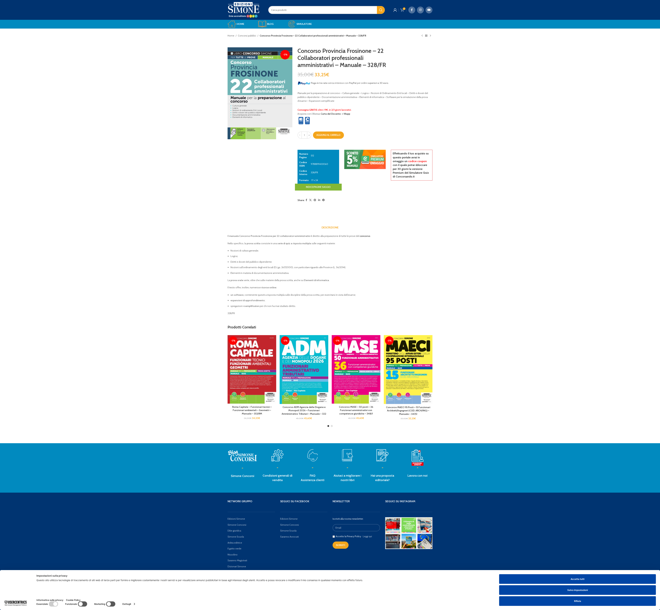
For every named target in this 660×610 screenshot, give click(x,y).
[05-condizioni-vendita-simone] (277, 455)
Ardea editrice (235, 542)
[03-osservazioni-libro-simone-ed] (347, 455)
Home (231, 35)
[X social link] (310, 200)
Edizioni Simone (236, 518)
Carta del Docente (331, 113)
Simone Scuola (236, 536)
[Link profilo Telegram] (323, 200)
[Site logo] (244, 9)
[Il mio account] (395, 10)
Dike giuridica (234, 530)
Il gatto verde (234, 548)
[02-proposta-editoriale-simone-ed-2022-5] (417, 457)
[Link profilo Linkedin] (319, 200)
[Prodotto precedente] (422, 36)
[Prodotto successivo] (430, 36)
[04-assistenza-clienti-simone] (312, 455)
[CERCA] (381, 10)
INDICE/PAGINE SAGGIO (318, 186)
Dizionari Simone (237, 566)
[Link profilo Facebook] (411, 10)
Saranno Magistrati (237, 560)
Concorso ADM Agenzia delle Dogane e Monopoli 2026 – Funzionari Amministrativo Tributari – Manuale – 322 (304, 410)
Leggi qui (367, 536)
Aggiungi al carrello (328, 135)
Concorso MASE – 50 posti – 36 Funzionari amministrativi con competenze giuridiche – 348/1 (356, 410)
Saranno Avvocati (289, 536)
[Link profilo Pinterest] (315, 200)
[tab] (330, 227)
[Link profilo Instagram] (420, 10)
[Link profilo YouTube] (429, 10)
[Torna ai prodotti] (426, 36)
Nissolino (233, 554)
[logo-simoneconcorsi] (242, 455)
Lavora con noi (417, 475)
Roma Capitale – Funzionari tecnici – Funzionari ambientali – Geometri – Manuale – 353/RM (252, 410)
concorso (365, 236)
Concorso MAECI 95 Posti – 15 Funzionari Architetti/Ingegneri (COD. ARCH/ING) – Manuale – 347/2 (408, 411)
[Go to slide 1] (328, 426)
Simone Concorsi (242, 476)
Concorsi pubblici (247, 35)
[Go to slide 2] (332, 426)
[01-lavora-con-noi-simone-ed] (382, 455)
